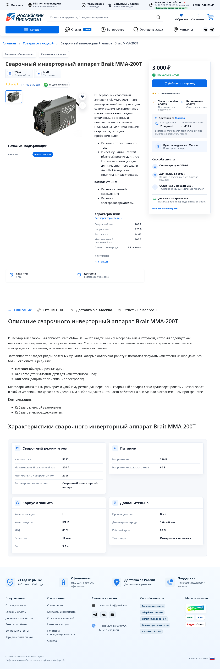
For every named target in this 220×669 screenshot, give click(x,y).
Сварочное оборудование (19, 54)
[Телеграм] (211, 29)
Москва (16, 5)
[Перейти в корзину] (210, 17)
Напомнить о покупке (165, 208)
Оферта (52, 640)
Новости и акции (58, 624)
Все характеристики (107, 218)
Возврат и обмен (16, 624)
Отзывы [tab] (53, 310)
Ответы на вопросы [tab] (140, 310)
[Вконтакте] (205, 29)
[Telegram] (95, 615)
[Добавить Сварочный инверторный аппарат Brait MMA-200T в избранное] (82, 96)
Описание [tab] (23, 310)
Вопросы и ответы (17, 630)
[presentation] (51, 310)
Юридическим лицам (19, 637)
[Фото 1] (13, 96)
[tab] (91, 310)
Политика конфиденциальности (61, 632)
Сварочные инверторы (53, 54)
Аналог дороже (42, 154)
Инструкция (102, 261)
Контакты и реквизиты (61, 611)
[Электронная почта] (112, 615)
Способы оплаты (16, 611)
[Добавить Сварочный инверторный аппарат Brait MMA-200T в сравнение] (82, 105)
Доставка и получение (20, 618)
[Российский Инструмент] (25, 17)
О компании (55, 605)
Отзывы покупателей (60, 618)
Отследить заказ (16, 605)
